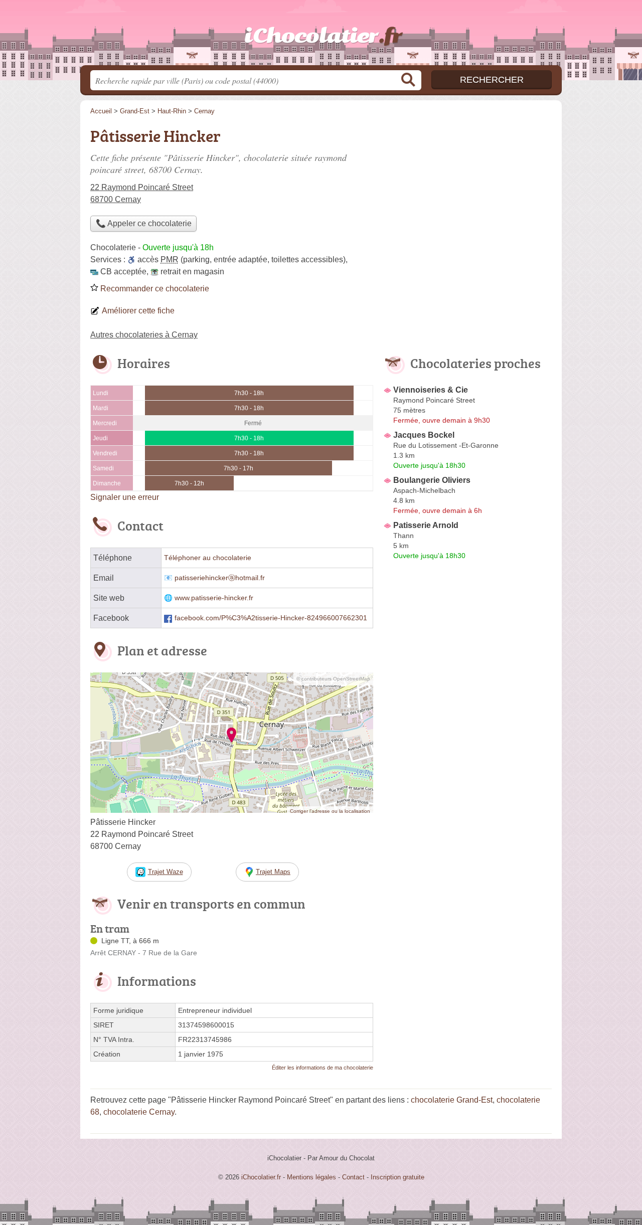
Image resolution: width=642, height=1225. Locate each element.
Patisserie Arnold (425, 525)
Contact (353, 1177)
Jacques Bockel (423, 435)
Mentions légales (311, 1177)
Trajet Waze (165, 872)
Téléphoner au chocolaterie (207, 558)
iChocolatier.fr (321, 35)
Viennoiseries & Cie (430, 390)
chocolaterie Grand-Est (452, 1100)
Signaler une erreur (124, 497)
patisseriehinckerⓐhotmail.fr (220, 578)
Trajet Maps (273, 872)
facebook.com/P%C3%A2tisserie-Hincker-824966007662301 (271, 618)
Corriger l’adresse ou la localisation (330, 811)
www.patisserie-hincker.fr (214, 598)
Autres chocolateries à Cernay (144, 334)
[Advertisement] (467, 797)
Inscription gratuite (397, 1177)
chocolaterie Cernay (139, 1112)
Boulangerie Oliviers (431, 480)
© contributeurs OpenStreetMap (333, 678)
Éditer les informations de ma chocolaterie (322, 1068)
